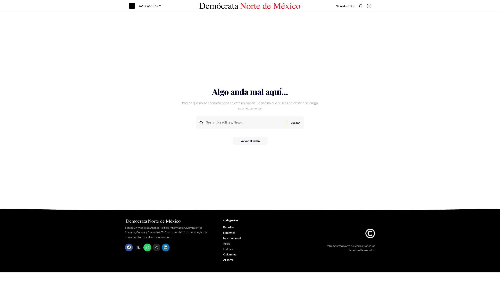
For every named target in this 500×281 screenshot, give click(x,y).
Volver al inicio (250, 141)
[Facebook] (129, 247)
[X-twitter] (138, 247)
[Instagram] (156, 247)
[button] (361, 6)
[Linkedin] (166, 247)
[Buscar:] (245, 122)
